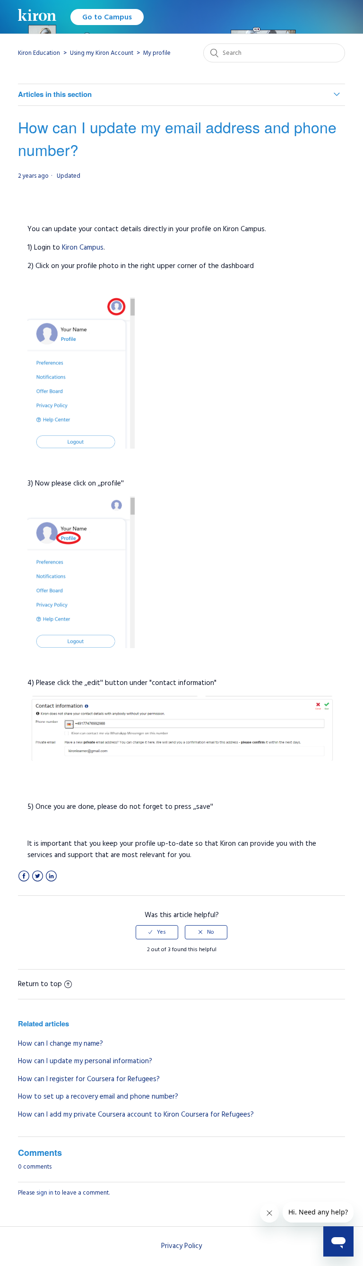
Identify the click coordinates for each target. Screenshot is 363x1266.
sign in (44, 1192)
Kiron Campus (83, 247)
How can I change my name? (60, 1044)
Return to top (40, 984)
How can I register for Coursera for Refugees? (89, 1079)
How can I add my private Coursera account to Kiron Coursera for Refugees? (136, 1114)
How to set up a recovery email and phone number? (98, 1096)
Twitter (37, 876)
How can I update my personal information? (85, 1061)
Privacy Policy (181, 1246)
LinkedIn (51, 876)
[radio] (157, 932)
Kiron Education (39, 53)
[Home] (37, 17)
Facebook (24, 876)
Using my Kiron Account (101, 53)
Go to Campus (107, 17)
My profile (157, 53)
